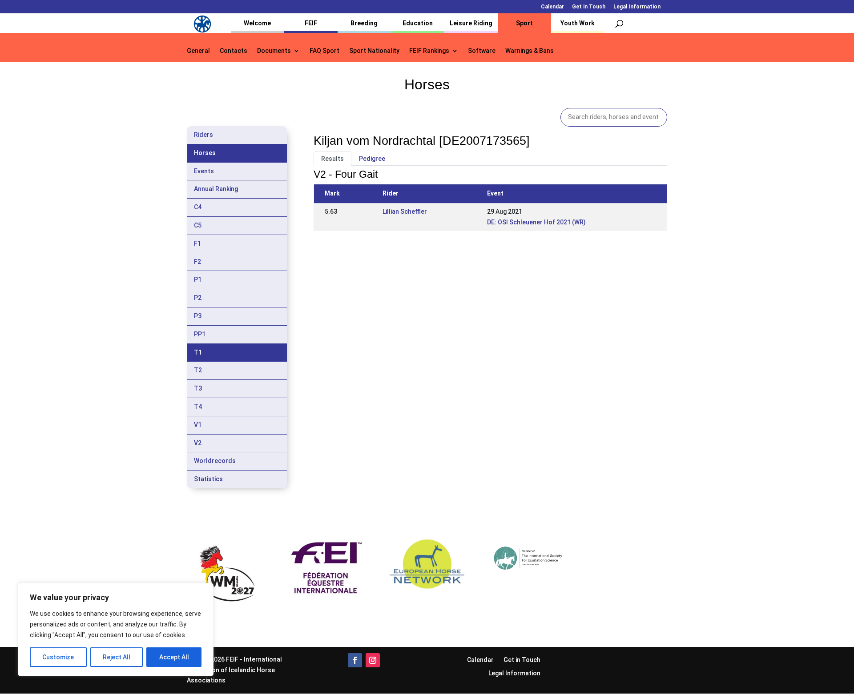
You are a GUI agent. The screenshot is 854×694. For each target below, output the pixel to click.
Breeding (364, 23)
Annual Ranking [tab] (216, 188)
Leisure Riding (471, 23)
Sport (524, 23)
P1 (197, 279)
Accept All (174, 657)
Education (418, 23)
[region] (116, 629)
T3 (198, 388)
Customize (58, 657)
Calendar (552, 7)
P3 (197, 315)
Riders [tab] (203, 134)
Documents (274, 51)
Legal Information (637, 7)
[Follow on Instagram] (373, 660)
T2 (198, 370)
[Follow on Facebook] (355, 660)
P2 (197, 297)
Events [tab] (204, 171)
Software (481, 51)
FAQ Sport (324, 51)
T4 (198, 406)
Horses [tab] (205, 152)
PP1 (199, 334)
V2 (197, 443)
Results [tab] (332, 158)
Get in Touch (588, 7)
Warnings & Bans (529, 51)
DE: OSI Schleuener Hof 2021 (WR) (536, 222)
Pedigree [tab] (372, 158)
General (198, 51)
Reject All (116, 657)
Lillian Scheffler (405, 211)
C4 (197, 207)
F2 (197, 261)
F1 (197, 243)
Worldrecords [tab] (215, 460)
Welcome (257, 23)
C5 (197, 225)
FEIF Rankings (429, 51)
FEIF (311, 23)
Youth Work (577, 23)
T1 (198, 352)
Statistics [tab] (208, 479)
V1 (197, 424)
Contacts (233, 51)
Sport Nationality (374, 51)
